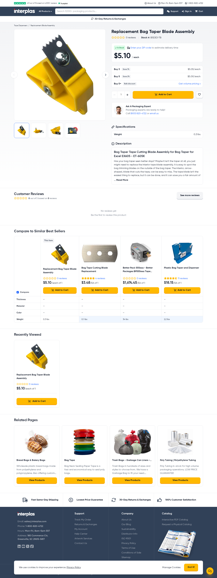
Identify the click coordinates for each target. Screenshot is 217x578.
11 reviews (183, 278)
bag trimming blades (125, 168)
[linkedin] (19, 547)
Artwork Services (83, 538)
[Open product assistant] (209, 570)
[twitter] (27, 547)
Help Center (81, 534)
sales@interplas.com (35, 521)
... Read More (121, 180)
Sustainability (128, 529)
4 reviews (100, 278)
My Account (81, 529)
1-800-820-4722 (34, 526)
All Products (44, 11)
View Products (37, 480)
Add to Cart (165, 94)
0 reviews (62, 278)
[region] (60, 74)
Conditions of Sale (131, 553)
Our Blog (126, 524)
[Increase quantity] (127, 94)
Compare (24, 292)
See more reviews (189, 195)
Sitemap (125, 557)
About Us (126, 520)
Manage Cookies (171, 567)
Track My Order (83, 520)
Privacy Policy (128, 543)
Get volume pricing (189, 84)
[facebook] (32, 547)
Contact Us (81, 543)
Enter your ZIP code (140, 48)
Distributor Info (129, 534)
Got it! (191, 567)
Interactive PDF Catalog (175, 520)
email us (154, 113)
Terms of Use (128, 548)
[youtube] (23, 547)
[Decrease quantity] (114, 94)
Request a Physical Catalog (177, 524)
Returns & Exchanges (86, 524)
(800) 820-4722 (138, 113)
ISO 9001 (126, 538)
